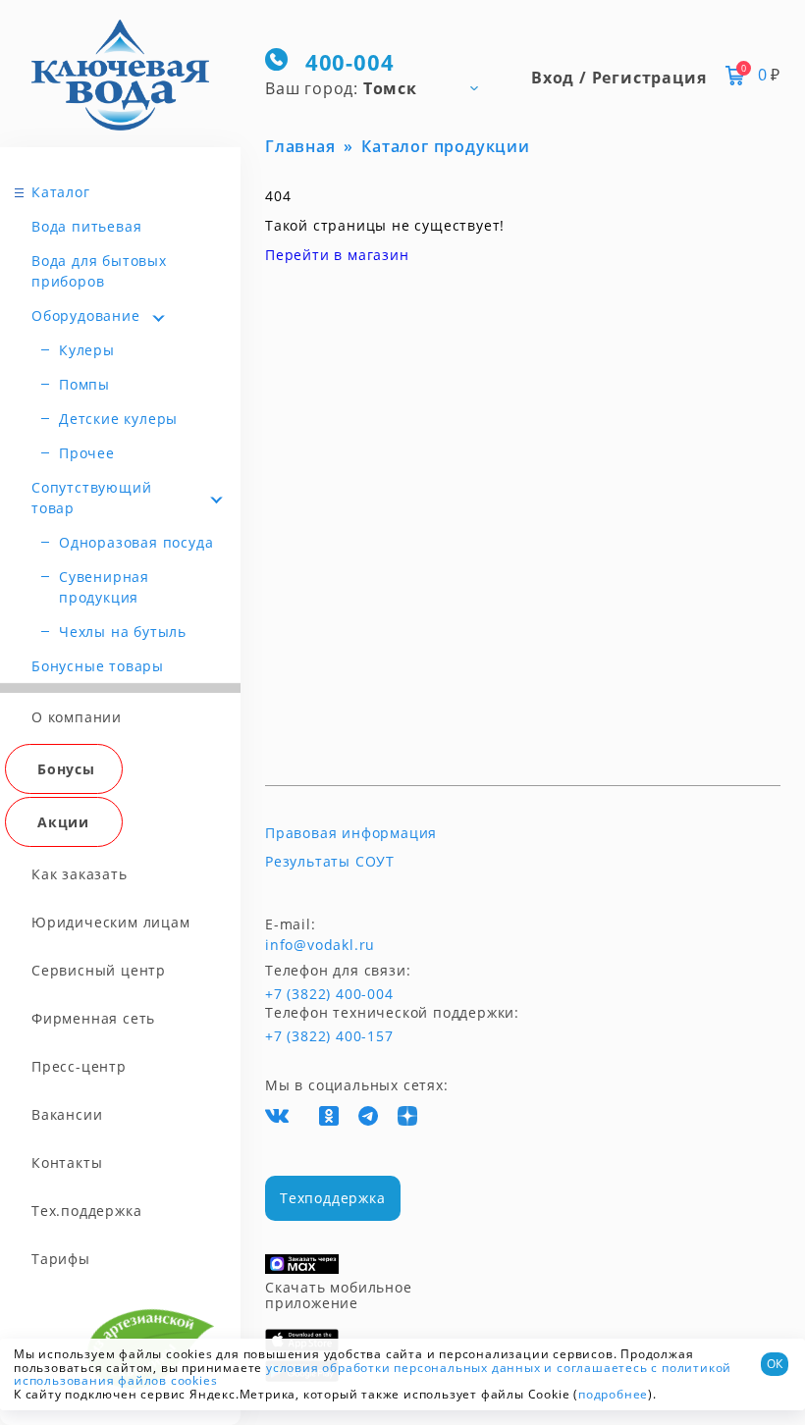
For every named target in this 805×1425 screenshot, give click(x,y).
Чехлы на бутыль (123, 631)
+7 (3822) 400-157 (329, 1036)
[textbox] (380, 87)
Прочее (87, 453)
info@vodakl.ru (320, 945)
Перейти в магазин (337, 254)
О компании (76, 717)
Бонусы (66, 769)
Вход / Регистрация (618, 77)
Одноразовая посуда (136, 542)
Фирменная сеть (93, 1018)
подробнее (613, 1394)
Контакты (66, 1162)
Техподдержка (333, 1197)
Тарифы (60, 1258)
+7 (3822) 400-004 (301, 994)
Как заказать (79, 874)
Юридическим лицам (110, 922)
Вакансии (66, 1114)
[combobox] (380, 87)
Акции (63, 822)
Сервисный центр (98, 970)
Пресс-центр (79, 1066)
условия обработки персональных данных (403, 1367)
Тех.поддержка (86, 1210)
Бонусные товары (97, 666)
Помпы (84, 384)
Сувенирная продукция (104, 587)
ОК (774, 1363)
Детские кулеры (118, 418)
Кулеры (87, 350)
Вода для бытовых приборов (99, 270)
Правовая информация (351, 833)
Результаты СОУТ (330, 862)
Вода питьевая (86, 226)
